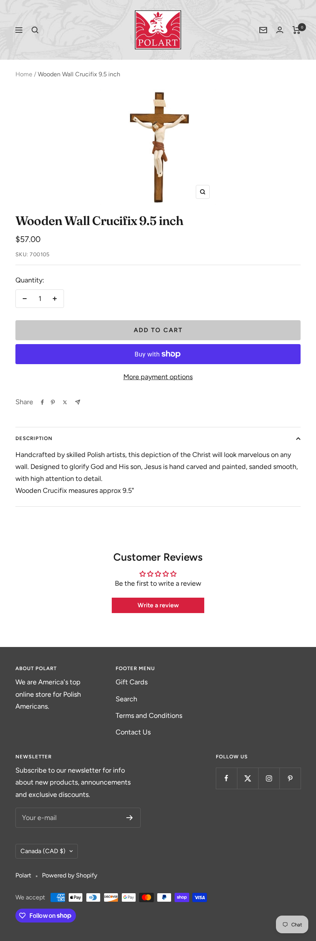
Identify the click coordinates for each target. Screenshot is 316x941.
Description (33, 438)
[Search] (35, 30)
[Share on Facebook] (42, 402)
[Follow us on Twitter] (247, 778)
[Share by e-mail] (77, 402)
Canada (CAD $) (43, 851)
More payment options (158, 377)
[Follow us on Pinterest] (290, 778)
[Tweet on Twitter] (65, 402)
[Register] (129, 817)
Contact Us (133, 732)
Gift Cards (132, 682)
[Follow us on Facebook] (226, 778)
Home (23, 74)
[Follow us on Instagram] (268, 778)
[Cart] (296, 30)
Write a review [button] (158, 605)
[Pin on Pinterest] (53, 402)
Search (126, 699)
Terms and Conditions (149, 715)
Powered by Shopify (69, 875)
